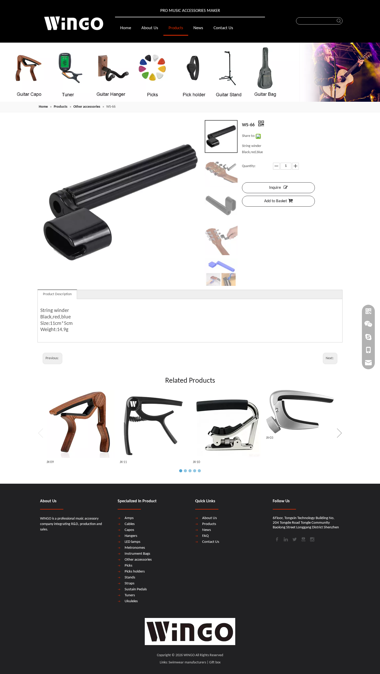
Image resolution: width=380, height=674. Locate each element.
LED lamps (132, 542)
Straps (129, 583)
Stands (130, 577)
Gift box (215, 662)
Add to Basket (275, 201)
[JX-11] (154, 424)
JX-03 (269, 438)
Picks (128, 566)
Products (209, 524)
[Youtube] (303, 539)
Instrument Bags (137, 554)
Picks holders (135, 572)
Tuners (130, 595)
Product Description (57, 294)
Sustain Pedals (136, 589)
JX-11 (123, 462)
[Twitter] (294, 539)
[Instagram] (312, 539)
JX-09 (50, 462)
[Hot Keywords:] (339, 21)
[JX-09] (81, 424)
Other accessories (138, 560)
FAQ (205, 536)
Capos (129, 530)
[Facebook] (276, 539)
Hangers (131, 536)
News (206, 530)
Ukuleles (131, 601)
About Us (209, 518)
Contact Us (210, 542)
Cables (130, 524)
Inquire (275, 188)
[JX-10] (227, 424)
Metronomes (135, 548)
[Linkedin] (285, 539)
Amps (129, 518)
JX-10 (196, 462)
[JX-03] (300, 412)
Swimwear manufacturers (187, 662)
